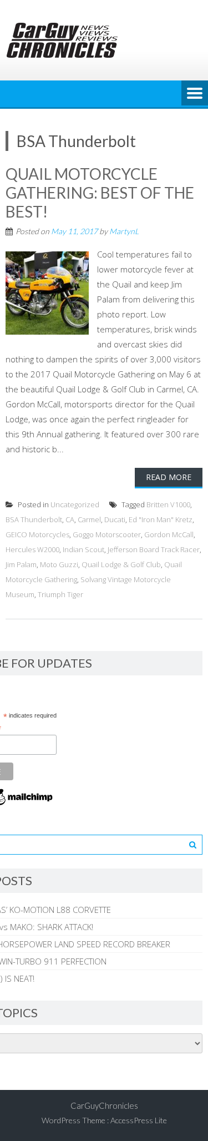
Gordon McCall (169, 534)
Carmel (89, 519)
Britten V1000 (168, 504)
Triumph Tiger (60, 594)
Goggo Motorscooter (107, 534)
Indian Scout (83, 549)
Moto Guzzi (59, 564)
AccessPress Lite (138, 1120)
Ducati (114, 519)
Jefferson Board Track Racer (154, 549)
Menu (194, 93)
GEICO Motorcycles (37, 534)
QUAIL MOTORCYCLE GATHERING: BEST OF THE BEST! (100, 192)
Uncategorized (74, 504)
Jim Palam (21, 564)
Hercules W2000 (32, 549)
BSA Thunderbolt (34, 519)
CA (69, 519)
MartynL (124, 231)
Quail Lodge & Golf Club (121, 564)
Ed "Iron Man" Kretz (160, 519)
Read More (168, 477)
